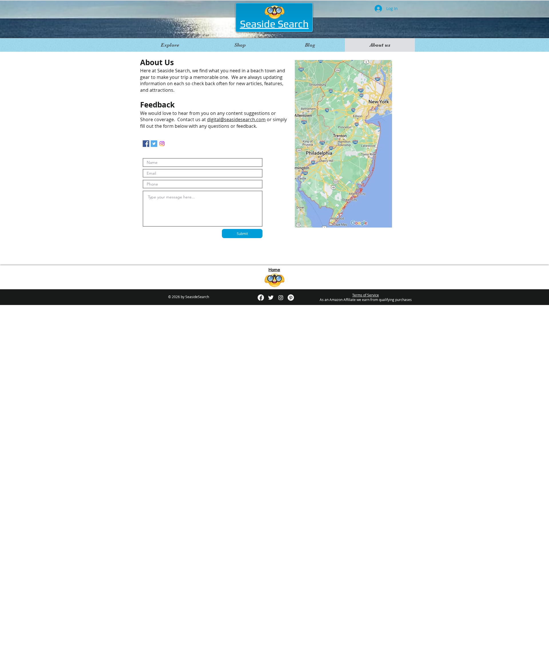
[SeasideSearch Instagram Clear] (281, 297)
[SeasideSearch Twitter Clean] (271, 297)
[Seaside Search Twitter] (154, 143)
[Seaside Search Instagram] (146, 143)
